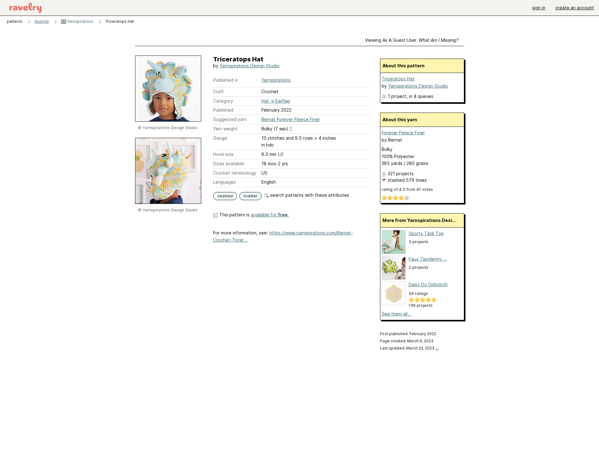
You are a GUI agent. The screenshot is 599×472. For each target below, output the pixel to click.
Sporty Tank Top (426, 233)
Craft (218, 91)
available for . (270, 214)
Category (223, 101)
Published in (225, 80)
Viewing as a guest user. (411, 40)
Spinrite (42, 21)
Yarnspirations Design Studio (250, 65)
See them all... (396, 313)
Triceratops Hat (398, 78)
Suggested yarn (230, 119)
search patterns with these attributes (309, 195)
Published (223, 110)
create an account (574, 7)
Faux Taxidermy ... (428, 259)
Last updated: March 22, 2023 (409, 348)
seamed (225, 196)
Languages (224, 182)
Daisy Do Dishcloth (428, 284)
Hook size (223, 154)
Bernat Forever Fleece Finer (290, 119)
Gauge (220, 138)
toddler (250, 196)
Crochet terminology (234, 173)
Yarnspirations (79, 21)
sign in (538, 7)
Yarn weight (225, 128)
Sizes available (228, 163)
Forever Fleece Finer (403, 132)
